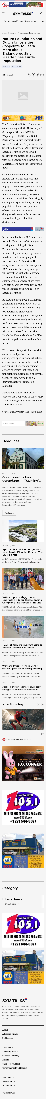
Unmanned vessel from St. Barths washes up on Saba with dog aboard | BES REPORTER (22, 667)
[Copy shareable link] (29, 74)
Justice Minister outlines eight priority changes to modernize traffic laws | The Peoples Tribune (21, 688)
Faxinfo (42, 21)
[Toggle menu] (3, 13)
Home (4, 33)
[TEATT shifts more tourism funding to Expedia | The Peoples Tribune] (23, 627)
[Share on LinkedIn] (42, 74)
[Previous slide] (38, 704)
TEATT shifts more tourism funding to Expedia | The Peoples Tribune (22, 646)
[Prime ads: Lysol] (23, 763)
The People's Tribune (11, 1064)
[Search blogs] (41, 13)
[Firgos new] (23, 851)
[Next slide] (42, 704)
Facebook (6, 1077)
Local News (16, 67)
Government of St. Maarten (14, 1068)
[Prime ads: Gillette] (23, 807)
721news (13, 33)
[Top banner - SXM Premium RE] (23, 4)
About (5, 1030)
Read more (10, 513)
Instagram (7, 1081)
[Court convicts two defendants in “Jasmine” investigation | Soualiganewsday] (23, 458)
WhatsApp (7, 1085)
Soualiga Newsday (28, 21)
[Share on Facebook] (33, 74)
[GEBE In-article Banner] (23, 229)
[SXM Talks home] (23, 13)
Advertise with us (10, 1034)
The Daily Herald (10, 21)
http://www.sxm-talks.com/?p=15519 (26, 412)
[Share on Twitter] (37, 74)
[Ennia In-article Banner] (23, 423)
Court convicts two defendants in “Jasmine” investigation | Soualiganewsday (20, 479)
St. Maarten (7, 1038)
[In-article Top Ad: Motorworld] (23, 118)
